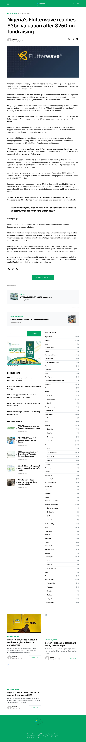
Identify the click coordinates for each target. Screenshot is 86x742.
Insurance (50, 456)
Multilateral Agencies (51, 504)
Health (49, 433)
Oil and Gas (19, 316)
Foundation (48, 468)
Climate (49, 418)
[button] (8, 3)
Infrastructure (49, 486)
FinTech (10, 13)
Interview (48, 490)
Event (46, 422)
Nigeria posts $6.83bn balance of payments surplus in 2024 (23, 693)
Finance (47, 445)
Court (46, 366)
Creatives (48, 369)
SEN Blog (48, 553)
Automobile (51, 583)
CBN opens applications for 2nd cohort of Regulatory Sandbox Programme (28, 454)
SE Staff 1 (15, 39)
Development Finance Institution (54, 380)
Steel (49, 403)
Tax (46, 576)
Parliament (48, 538)
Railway (49, 595)
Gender (47, 471)
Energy (47, 391)
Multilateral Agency (51, 524)
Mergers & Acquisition (51, 501)
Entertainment (49, 410)
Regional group (49, 549)
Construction (49, 358)
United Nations (49, 602)
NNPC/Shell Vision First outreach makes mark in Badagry (27, 440)
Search (34, 334)
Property (50, 437)
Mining (49, 395)
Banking (47, 340)
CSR (48, 560)
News (16, 13)
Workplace (50, 441)
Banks (49, 448)
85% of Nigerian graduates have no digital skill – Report (60, 644)
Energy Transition (50, 407)
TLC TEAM (35, 737)
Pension (50, 460)
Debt (46, 373)
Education (50, 429)
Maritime (50, 591)
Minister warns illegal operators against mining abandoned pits (27, 482)
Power (47, 542)
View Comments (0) (42, 277)
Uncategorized (49, 599)
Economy (23, 294)
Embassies (50, 512)
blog (46, 344)
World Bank (51, 520)
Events (49, 564)
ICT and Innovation (50, 482)
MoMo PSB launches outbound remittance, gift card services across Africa (22, 642)
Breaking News (49, 347)
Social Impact (49, 556)
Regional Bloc (49, 546)
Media (47, 497)
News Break (48, 531)
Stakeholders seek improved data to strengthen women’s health (29, 468)
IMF (48, 516)
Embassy (48, 388)
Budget (47, 351)
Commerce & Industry (51, 355)
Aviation (50, 587)
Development (49, 377)
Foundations (51, 568)
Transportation (49, 579)
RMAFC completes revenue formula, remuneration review (29, 427)
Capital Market (52, 452)
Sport (46, 572)
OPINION (47, 535)
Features (47, 425)
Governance (48, 475)
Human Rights (49, 479)
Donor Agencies (52, 508)
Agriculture (48, 337)
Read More (34, 657)
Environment (49, 414)
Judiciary (48, 493)
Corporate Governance (52, 362)
